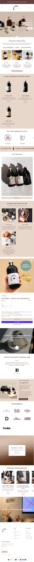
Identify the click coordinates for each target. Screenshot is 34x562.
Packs (15, 533)
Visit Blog (7, 493)
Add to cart (17, 319)
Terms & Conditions (29, 538)
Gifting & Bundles (26, 47)
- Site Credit (20, 557)
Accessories (16, 538)
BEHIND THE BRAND (23, 399)
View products (17, 197)
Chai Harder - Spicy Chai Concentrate (17, 65)
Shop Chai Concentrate (17, 70)
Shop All (15, 530)
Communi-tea (28, 533)
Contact (27, 530)
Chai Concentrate (8, 47)
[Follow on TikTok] (11, 555)
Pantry (17, 47)
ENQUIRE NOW (17, 453)
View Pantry (5, 30)
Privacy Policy (28, 535)
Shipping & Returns (29, 536)
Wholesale (27, 531)
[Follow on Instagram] (4, 555)
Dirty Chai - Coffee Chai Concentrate (28, 65)
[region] (17, 24)
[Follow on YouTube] (8, 555)
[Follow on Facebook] (1, 555)
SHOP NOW (9, 101)
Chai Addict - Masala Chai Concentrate (6, 65)
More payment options (17, 324)
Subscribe (5, 551)
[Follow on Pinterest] (6, 555)
